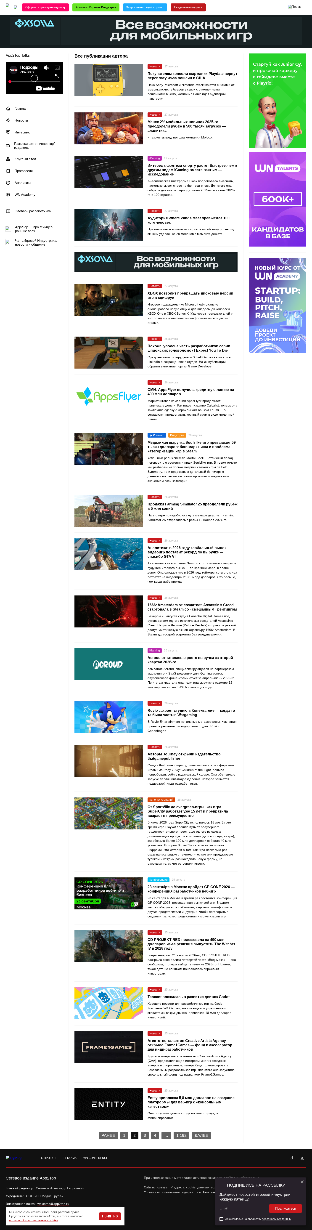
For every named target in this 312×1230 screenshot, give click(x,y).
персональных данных (276, 1219)
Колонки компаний (161, 799)
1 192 (181, 1135)
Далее (201, 1135)
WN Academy (25, 195)
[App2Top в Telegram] (302, 1158)
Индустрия (177, 435)
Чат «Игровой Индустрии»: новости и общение (36, 242)
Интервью (22, 132)
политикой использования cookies (33, 1220)
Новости (21, 120)
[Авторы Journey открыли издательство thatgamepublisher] (108, 761)
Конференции (158, 879)
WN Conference (95, 1158)
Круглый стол (25, 159)
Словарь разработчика (33, 211)
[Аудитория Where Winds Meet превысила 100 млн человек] (108, 225)
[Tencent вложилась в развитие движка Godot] (108, 1003)
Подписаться (285, 1208)
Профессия (24, 171)
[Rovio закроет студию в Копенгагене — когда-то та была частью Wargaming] (108, 717)
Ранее (108, 1135)
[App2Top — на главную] (18, 1158)
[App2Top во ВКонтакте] (292, 1158)
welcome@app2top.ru (53, 1204)
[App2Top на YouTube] (281, 1158)
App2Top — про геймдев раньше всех (34, 229)
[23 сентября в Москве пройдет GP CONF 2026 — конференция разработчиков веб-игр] (108, 893)
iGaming (154, 158)
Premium (158, 435)
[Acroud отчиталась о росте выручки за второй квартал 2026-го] (108, 664)
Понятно (110, 1216)
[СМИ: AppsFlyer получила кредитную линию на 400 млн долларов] (108, 396)
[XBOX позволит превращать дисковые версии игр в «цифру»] (108, 300)
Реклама (70, 1158)
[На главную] (7, 7)
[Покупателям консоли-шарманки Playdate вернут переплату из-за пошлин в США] (108, 80)
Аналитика (23, 183)
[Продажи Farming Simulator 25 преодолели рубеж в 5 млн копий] (108, 511)
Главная (21, 108)
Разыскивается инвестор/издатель (34, 145)
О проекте (49, 1158)
